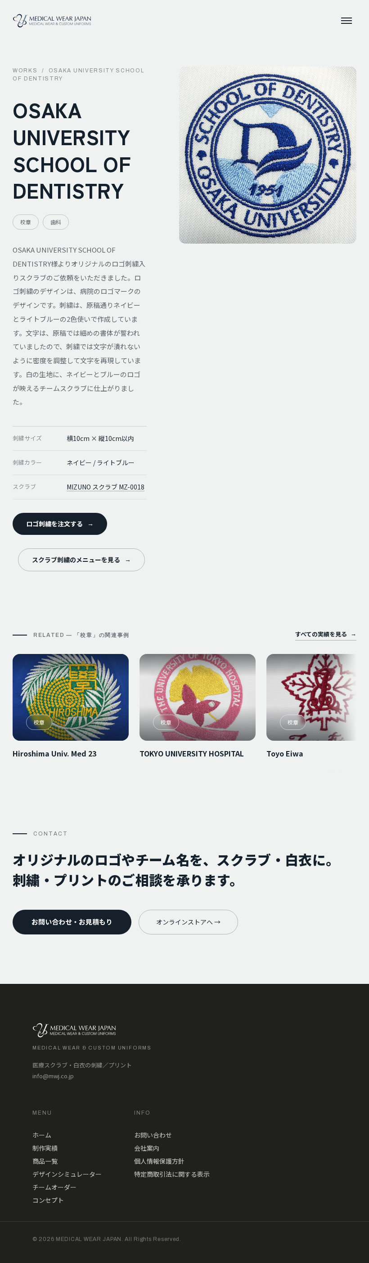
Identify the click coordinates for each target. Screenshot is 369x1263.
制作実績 (45, 1148)
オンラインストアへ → (188, 921)
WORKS (25, 70)
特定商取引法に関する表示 (172, 1174)
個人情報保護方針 (159, 1161)
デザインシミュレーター (67, 1174)
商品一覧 (45, 1161)
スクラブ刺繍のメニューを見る (81, 559)
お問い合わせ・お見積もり (72, 921)
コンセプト (48, 1200)
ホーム (41, 1135)
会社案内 (146, 1148)
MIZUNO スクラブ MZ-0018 (105, 486)
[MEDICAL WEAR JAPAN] (52, 20)
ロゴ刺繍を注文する (60, 523)
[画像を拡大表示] (267, 155)
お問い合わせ (153, 1135)
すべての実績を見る (325, 634)
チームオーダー (54, 1187)
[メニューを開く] (346, 21)
